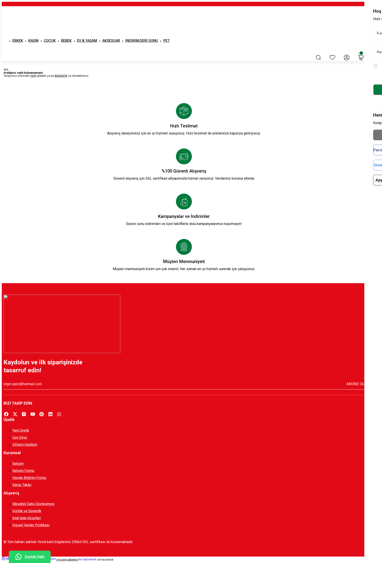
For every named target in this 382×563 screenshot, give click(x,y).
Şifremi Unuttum (24, 444)
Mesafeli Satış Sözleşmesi (33, 504)
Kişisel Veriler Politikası (31, 525)
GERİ (33, 75)
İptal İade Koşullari (26, 518)
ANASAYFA (60, 75)
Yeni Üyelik (20, 430)
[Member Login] (346, 57)
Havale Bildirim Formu (29, 478)
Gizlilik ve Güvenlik (26, 511)
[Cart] (360, 57)
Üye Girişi (19, 437)
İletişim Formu (23, 471)
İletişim (18, 463)
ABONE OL (355, 384)
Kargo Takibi (21, 485)
